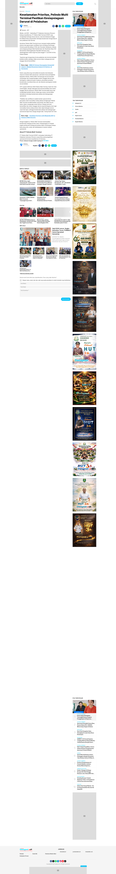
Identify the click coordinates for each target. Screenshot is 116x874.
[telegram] (60, 26)
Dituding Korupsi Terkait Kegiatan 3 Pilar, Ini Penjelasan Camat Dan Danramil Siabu (85, 779)
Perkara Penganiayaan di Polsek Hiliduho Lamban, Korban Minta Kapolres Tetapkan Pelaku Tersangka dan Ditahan (86, 764)
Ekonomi (28, 11)
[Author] (21, 26)
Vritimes (25, 25)
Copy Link (54, 145)
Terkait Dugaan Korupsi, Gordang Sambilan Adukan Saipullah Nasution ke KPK (62, 199)
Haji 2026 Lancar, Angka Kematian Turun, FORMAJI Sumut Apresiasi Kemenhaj (61, 231)
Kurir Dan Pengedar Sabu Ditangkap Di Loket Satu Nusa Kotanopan (85, 46)
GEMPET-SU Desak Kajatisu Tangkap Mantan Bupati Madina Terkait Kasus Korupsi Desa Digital (86, 54)
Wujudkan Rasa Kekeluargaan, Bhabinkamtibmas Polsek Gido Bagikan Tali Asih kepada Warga (44, 200)
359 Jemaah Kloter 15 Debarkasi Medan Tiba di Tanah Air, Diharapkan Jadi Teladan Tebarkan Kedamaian (65, 258)
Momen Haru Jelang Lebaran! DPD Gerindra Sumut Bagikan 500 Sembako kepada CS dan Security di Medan (27, 221)
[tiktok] (65, 861)
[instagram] (60, 861)
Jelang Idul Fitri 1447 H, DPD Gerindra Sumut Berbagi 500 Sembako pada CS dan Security (45, 221)
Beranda (22, 11)
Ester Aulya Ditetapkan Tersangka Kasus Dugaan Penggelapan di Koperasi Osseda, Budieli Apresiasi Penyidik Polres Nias (84, 30)
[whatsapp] (63, 26)
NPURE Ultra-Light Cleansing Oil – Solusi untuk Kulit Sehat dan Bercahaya (27, 182)
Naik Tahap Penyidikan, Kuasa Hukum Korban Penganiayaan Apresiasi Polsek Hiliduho (85, 61)
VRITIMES (46, 140)
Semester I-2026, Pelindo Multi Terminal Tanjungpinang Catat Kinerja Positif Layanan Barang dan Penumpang (27, 200)
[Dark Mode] (95, 4)
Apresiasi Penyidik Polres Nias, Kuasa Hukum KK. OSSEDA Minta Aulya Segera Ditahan (86, 38)
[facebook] (53, 26)
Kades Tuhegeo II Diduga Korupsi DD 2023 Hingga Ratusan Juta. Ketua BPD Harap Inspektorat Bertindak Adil (86, 772)
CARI (79, 3)
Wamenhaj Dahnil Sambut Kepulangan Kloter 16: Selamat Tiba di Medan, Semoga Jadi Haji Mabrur (38, 258)
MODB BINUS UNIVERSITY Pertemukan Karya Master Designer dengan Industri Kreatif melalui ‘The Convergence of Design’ (44, 184)
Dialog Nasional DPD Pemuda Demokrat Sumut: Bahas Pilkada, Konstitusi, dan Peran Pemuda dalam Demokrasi (61, 221)
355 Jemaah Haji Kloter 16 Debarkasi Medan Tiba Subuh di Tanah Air (52, 257)
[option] (28, 215)
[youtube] (63, 861)
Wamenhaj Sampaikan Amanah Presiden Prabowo (25, 257)
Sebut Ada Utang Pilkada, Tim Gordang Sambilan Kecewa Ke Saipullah (85, 787)
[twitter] (56, 26)
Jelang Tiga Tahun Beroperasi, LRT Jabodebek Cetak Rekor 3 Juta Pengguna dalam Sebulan (62, 183)
